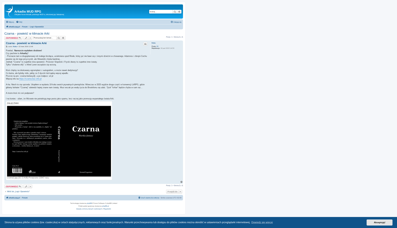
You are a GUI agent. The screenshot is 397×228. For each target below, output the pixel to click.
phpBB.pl (105, 206)
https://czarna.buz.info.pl (30, 79)
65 (157, 46)
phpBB (89, 203)
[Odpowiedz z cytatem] (145, 44)
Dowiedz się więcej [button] (262, 222)
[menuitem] (19, 22)
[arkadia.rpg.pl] (9, 11)
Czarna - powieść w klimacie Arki (26, 33)
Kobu (154, 43)
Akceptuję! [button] (379, 222)
